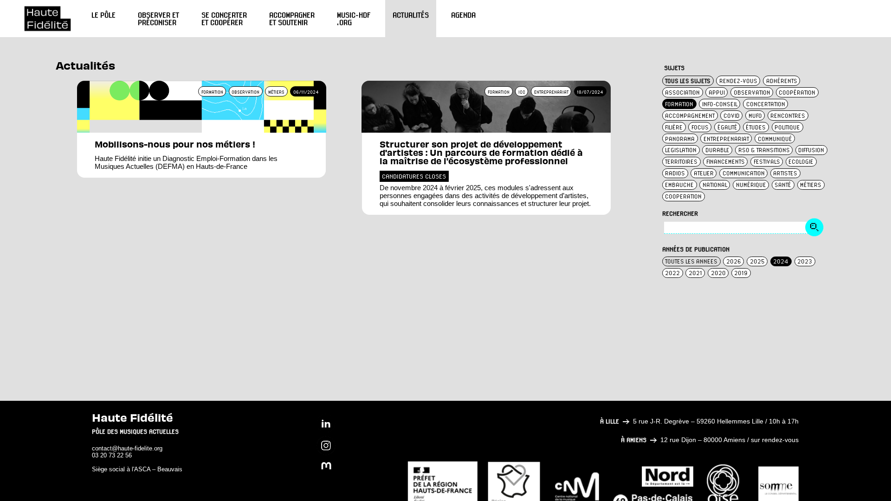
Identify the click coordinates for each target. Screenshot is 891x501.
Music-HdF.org (353, 18)
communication (744, 173)
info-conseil (719, 104)
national (715, 184)
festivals (767, 161)
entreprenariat (726, 138)
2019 (741, 273)
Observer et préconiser (158, 18)
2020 (718, 273)
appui (717, 92)
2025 (757, 261)
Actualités (411, 15)
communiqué (775, 138)
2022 (672, 273)
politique (787, 127)
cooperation (683, 196)
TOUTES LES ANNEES (691, 261)
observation (752, 92)
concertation (765, 104)
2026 (733, 261)
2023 (804, 261)
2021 (695, 273)
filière (674, 127)
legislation (681, 150)
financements (725, 161)
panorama (680, 138)
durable (717, 150)
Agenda (463, 15)
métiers (810, 184)
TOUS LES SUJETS (687, 80)
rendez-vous (738, 80)
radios (675, 173)
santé (783, 184)
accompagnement (690, 115)
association (682, 92)
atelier (704, 173)
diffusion (811, 150)
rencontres (787, 115)
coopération (797, 92)
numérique (751, 184)
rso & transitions (764, 150)
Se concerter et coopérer (224, 18)
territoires (681, 161)
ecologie (801, 161)
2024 (780, 261)
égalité (727, 127)
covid (731, 115)
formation (679, 104)
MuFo (755, 115)
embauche (679, 184)
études (756, 127)
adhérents (781, 80)
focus (700, 127)
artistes (785, 173)
